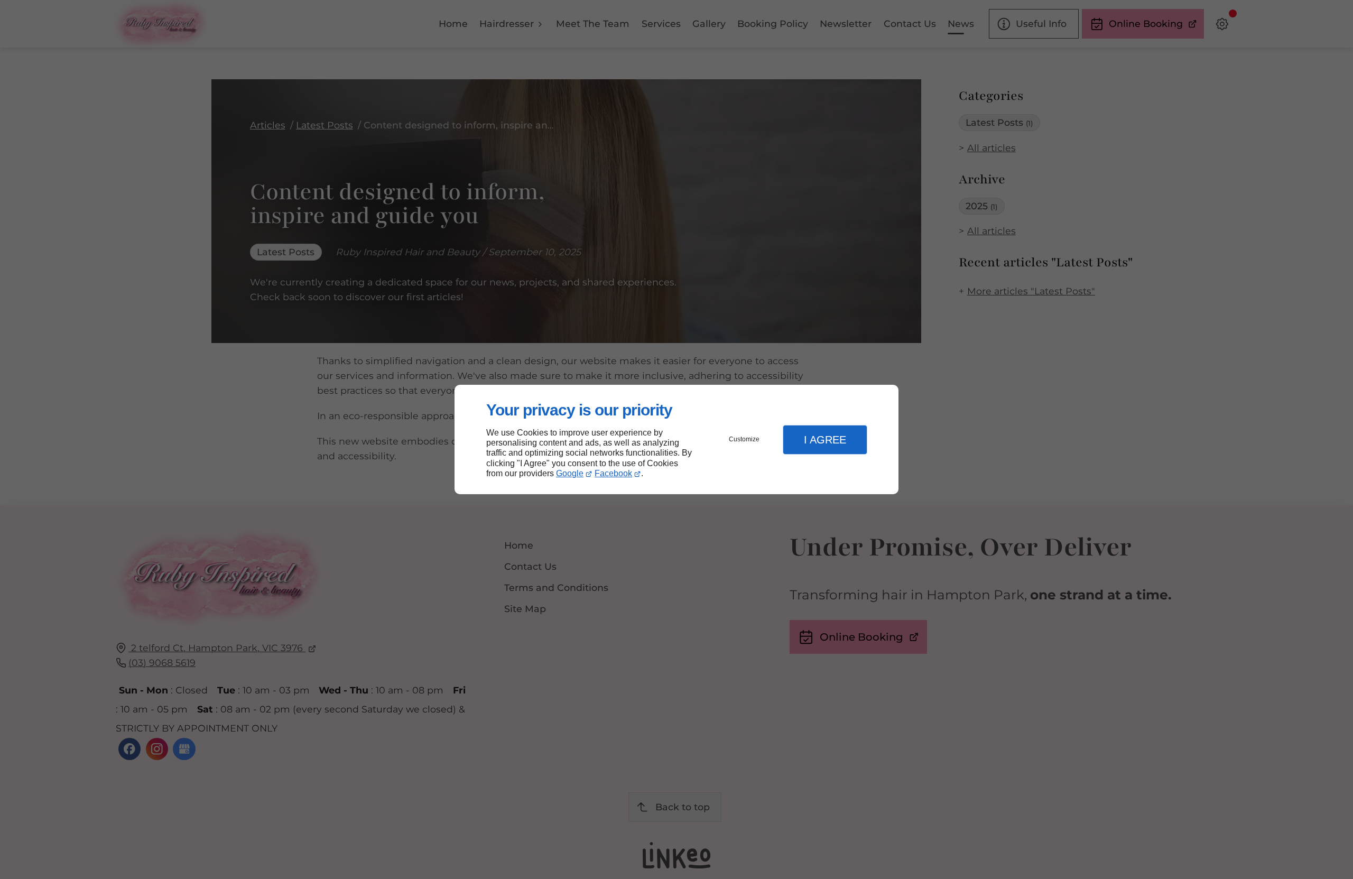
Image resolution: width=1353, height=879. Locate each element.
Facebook (613, 473)
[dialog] (676, 439)
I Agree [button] (825, 440)
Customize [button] (744, 439)
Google (569, 473)
